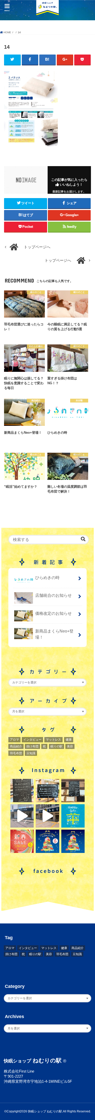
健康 (69, 739)
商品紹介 (16, 746)
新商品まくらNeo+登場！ (54, 634)
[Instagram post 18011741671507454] (47, 816)
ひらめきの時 (47, 577)
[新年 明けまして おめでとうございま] (22, 841)
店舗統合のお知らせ (53, 595)
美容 (70, 746)
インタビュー (32, 739)
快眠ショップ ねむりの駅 (45, 1111)
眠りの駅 (56, 746)
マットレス (53, 739)
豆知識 (30, 753)
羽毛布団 (16, 753)
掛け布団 (32, 746)
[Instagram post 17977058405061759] (22, 816)
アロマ (14, 739)
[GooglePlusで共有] (65, 60)
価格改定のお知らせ (53, 613)
